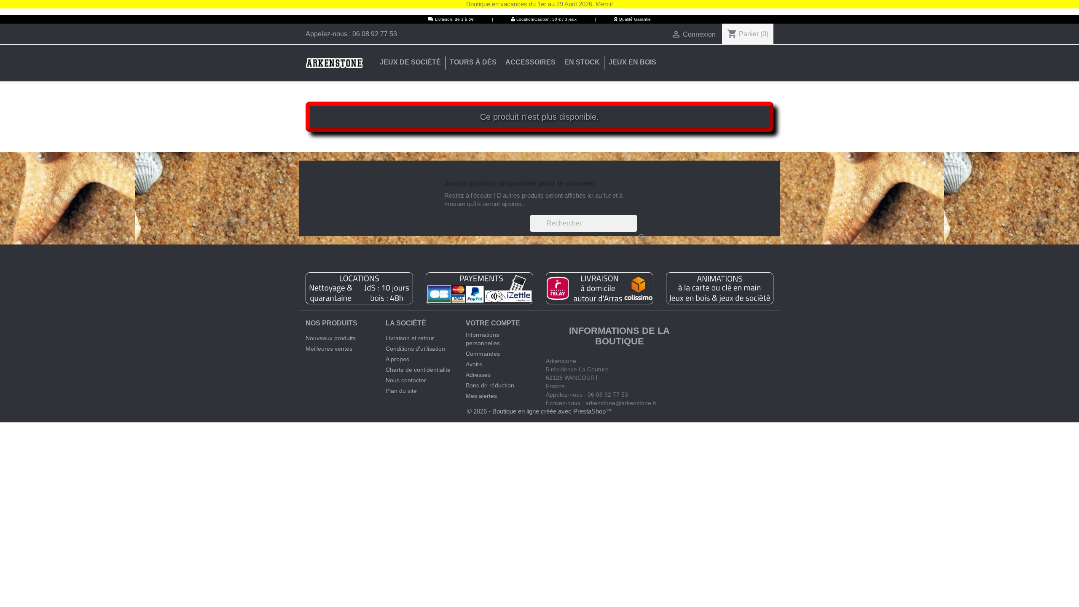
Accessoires (530, 62)
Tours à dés (473, 62)
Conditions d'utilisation (415, 348)
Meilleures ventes (329, 348)
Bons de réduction (490, 385)
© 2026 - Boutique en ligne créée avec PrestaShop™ (539, 411)
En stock (582, 62)
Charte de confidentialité (418, 369)
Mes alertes (481, 395)
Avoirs (474, 364)
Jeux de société (410, 62)
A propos (397, 359)
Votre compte (493, 323)
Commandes (483, 353)
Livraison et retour (410, 338)
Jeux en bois (632, 62)
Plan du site (401, 390)
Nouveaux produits (331, 338)
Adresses (478, 374)
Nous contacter (406, 380)
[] (633, 229)
